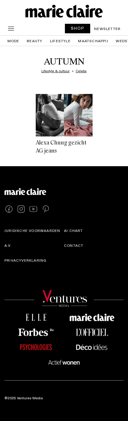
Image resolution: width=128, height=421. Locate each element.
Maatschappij (93, 40)
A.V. (8, 245)
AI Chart (73, 230)
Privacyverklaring (25, 260)
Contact (73, 245)
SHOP (78, 28)
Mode (13, 40)
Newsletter (107, 28)
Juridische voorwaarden (32, 230)
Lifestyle (60, 40)
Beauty (34, 40)
